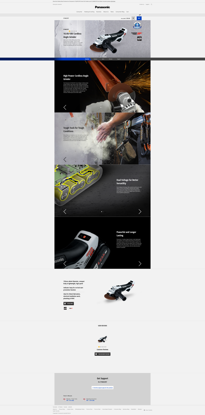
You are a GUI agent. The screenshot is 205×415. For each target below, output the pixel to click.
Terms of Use (89, 409)
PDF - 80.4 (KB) (70, 400)
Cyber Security (56, 411)
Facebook (55, 407)
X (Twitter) (60, 407)
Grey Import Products (107, 409)
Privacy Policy (62, 409)
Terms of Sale (97, 409)
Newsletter (133, 409)
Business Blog (126, 409)
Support (118, 59)
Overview (87, 59)
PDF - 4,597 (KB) (90, 400)
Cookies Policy (70, 409)
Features (95, 59)
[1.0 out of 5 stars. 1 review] (73, 31)
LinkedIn (70, 407)
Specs (103, 59)
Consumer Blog (117, 409)
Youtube (65, 407)
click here (113, 1)
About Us (55, 409)
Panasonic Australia (57, 4)
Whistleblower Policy (79, 409)
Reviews (110, 59)
